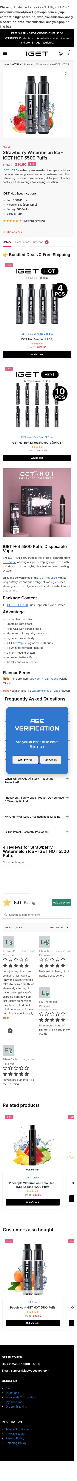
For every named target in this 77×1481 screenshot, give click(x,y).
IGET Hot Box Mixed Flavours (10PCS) (37, 442)
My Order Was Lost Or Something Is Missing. (33, 816)
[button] (66, 73)
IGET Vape (9, 562)
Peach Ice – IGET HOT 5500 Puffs (33, 1307)
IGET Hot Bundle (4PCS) (37, 339)
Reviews (38, 241)
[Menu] (8, 53)
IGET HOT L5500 (17, 605)
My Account (14, 1402)
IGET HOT (9, 170)
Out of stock (32, 1202)
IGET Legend (32, 1177)
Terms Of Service (17, 1429)
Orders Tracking (16, 1406)
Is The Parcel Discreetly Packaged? (27, 831)
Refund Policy (15, 1438)
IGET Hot (16, 64)
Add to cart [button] (37, 354)
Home (6, 64)
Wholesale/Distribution (21, 1397)
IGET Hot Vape (48, 577)
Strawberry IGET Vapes (43, 678)
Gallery (7, 241)
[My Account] (60, 53)
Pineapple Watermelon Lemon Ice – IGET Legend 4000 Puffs (33, 1185)
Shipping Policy (16, 1443)
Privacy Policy (15, 1434)
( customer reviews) (32, 220)
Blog (9, 1388)
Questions (12, 1393)
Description (22, 241)
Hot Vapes (19, 643)
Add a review (61, 902)
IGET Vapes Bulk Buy (42, 333)
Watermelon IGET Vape (46, 690)
